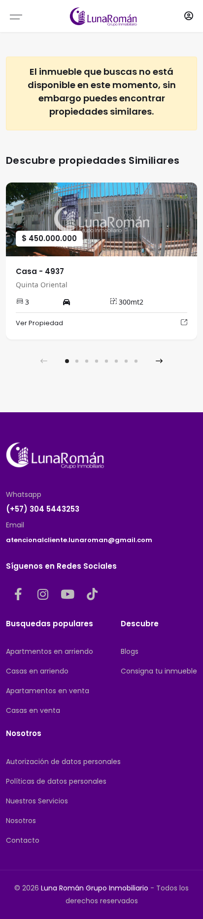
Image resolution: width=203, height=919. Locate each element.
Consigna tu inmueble (159, 671)
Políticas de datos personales (56, 781)
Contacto (22, 840)
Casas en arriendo (37, 671)
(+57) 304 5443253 (42, 509)
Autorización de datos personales (63, 761)
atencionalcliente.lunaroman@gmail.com (79, 540)
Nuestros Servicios (37, 801)
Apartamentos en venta (47, 691)
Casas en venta (33, 710)
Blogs (129, 651)
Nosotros (21, 821)
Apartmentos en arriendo (49, 651)
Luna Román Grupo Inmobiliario (94, 888)
